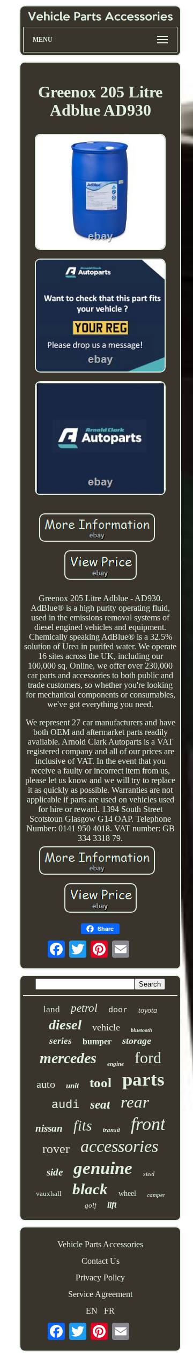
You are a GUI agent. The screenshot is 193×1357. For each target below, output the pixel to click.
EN (92, 1310)
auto (45, 1084)
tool (101, 1082)
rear (135, 1102)
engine (115, 1063)
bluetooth (141, 1030)
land (51, 1009)
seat (100, 1104)
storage (136, 1040)
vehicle (106, 1027)
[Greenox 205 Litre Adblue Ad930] (100, 193)
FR (109, 1310)
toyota (147, 1010)
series (60, 1041)
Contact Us (100, 1260)
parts (143, 1079)
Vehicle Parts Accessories (100, 1244)
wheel (127, 1193)
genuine (102, 1168)
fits (82, 1126)
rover (56, 1149)
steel (148, 1174)
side (55, 1172)
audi (65, 1105)
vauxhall (49, 1193)
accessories (119, 1146)
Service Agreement (100, 1294)
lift (111, 1204)
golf (90, 1205)
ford (148, 1057)
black (90, 1188)
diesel (65, 1025)
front (148, 1124)
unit (72, 1085)
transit (111, 1129)
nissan (49, 1128)
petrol (84, 1008)
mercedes (68, 1058)
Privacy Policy (100, 1277)
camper (156, 1195)
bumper (97, 1041)
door (118, 1010)
